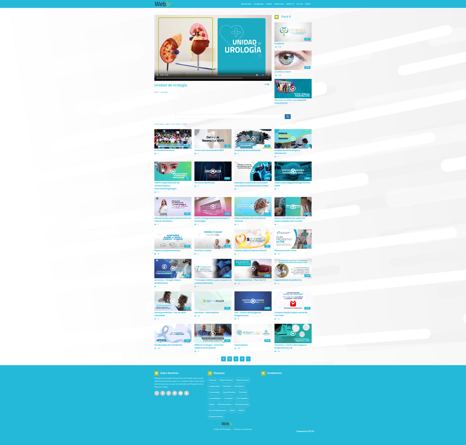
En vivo (300, 4)
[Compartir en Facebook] (159, 103)
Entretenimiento (242, 404)
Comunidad (214, 392)
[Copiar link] (169, 103)
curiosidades (215, 398)
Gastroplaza (241, 345)
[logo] (171, 4)
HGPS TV (290, 4)
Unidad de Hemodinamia (247, 150)
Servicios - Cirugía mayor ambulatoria (167, 281)
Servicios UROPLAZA (204, 182)
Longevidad (214, 386)
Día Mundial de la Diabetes (168, 345)
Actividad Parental (164, 150)
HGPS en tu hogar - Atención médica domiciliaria (209, 346)
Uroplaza (279, 43)
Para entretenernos (217, 410)
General (212, 380)
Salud (211, 404)
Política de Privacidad (222, 429)
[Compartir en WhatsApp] (166, 103)
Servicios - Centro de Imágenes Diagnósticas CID (291, 346)
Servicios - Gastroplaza (206, 312)
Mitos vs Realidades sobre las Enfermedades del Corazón (290, 219)
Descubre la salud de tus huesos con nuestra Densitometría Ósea (251, 184)
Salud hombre (229, 392)
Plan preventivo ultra (285, 250)
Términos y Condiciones (242, 429)
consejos (228, 398)
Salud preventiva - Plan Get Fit (250, 280)
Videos (269, 4)
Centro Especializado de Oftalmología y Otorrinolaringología (167, 185)
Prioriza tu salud (202, 250)
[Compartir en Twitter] (156, 103)
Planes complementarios (167, 250)
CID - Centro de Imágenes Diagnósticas (247, 314)
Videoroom (279, 4)
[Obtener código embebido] (173, 103)
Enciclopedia (242, 398)
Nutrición (227, 386)
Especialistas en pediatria (288, 280)
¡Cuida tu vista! (283, 71)
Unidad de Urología (170, 85)
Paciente (243, 392)
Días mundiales (224, 404)
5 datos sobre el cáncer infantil (250, 250)
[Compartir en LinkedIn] (163, 103)
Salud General (242, 380)
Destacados (246, 4)
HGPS (307, 4)
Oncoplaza (239, 386)
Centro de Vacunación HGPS (209, 150)
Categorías (259, 4)
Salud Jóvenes (226, 380)
